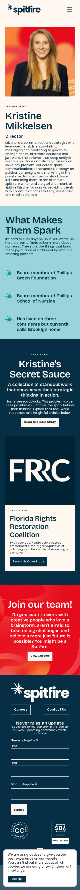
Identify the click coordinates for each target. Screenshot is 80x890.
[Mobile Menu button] (69, 9)
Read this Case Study (40, 422)
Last (14, 763)
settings (17, 871)
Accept (17, 879)
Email (24, 785)
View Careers (40, 656)
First (14, 747)
